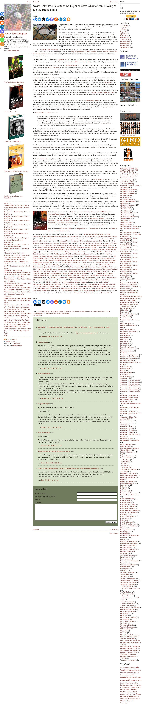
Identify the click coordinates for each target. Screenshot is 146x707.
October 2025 (124, 45)
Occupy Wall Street (126, 530)
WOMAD (123, 658)
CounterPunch (94, 228)
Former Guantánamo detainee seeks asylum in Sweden (63, 239)
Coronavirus (124, 333)
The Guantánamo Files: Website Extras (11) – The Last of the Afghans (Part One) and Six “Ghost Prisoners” (17, 324)
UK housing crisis (125, 613)
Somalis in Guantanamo (127, 578)
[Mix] (2, 35)
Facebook (93, 218)
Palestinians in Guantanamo (129, 543)
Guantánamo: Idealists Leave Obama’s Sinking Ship (80, 290)
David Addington (125, 335)
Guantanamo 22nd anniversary (129, 386)
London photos (124, 485)
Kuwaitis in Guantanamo (127, 477)
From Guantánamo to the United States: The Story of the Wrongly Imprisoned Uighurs (67, 247)
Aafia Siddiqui (124, 187)
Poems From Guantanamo (128, 549)
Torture (138, 694)
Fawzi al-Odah (124, 366)
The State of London (129, 79)
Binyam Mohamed (126, 308)
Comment (38, 502)
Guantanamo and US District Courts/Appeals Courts (95, 311)
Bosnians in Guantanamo (128, 314)
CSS (13, 341)
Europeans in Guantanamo (128, 359)
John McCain (124, 465)
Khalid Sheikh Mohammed (128, 475)
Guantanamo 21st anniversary (129, 384)
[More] (68, 19)
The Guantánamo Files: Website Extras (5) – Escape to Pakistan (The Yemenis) (17, 294)
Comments (14, 339)
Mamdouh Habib (125, 491)
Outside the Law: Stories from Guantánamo (63, 223)
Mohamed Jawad (125, 502)
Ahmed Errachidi (125, 211)
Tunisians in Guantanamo (128, 604)
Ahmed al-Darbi (125, 207)
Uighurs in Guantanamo (62, 313)
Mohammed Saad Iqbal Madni (129, 510)
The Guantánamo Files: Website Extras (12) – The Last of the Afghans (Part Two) (17, 331)
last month (108, 82)
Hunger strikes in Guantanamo (129, 440)
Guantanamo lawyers (126, 421)
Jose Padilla (124, 471)
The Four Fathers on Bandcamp (14, 82)
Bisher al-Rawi (124, 310)
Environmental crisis (126, 351)
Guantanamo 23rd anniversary (129, 388)
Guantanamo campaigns (127, 411)
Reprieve (128, 692)
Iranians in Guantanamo (127, 452)
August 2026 (124, 26)
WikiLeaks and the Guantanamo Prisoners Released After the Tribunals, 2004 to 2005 (130, 637)
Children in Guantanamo (127, 325)
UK (88, 216)
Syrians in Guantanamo (127, 584)
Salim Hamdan (124, 569)
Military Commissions (127, 499)
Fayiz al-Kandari (125, 368)
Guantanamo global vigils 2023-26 (130, 413)
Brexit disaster (124, 318)
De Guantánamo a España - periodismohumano (54, 451)
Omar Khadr (124, 533)
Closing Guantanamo (65, 311)
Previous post (114, 2)
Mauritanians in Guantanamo (129, 493)
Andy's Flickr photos (129, 105)
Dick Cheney (124, 339)
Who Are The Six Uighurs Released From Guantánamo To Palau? (60, 288)
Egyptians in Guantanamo (128, 349)
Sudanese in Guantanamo (128, 582)
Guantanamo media (126, 427)
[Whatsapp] (2, 40)
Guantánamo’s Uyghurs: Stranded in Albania (102, 236)
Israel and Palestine (126, 458)
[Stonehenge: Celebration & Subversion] (18, 156)
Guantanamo (76, 311)
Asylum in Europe (44, 311)
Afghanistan (124, 203)
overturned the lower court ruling (79, 62)
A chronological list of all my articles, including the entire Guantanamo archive (129, 176)
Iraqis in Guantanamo (127, 456)
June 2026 (123, 30)
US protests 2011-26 (126, 625)
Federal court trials (126, 372)
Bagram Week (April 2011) (128, 283)
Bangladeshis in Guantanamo (129, 287)
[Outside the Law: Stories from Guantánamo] (18, 183)
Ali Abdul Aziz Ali (125, 219)
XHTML (8, 341)
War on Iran (124, 631)
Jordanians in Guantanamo (128, 469)
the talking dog (43, 342)
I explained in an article (43, 113)
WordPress (16, 343)
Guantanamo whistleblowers (129, 434)
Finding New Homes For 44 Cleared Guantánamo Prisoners (66, 282)
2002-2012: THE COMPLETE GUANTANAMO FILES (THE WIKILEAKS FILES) (129, 170)
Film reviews (124, 374)
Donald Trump (124, 343)
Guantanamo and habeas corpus (130, 392)
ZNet (70, 228)
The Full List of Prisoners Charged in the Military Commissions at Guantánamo (16, 240)
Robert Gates (124, 563)
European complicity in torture (129, 355)
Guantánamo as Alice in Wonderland (100, 245)
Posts (7, 339)
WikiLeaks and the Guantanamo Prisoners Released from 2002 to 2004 (130, 642)
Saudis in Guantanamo (127, 572)
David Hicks (124, 337)
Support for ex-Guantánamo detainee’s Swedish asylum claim (81, 241)
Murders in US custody (127, 516)
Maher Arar (123, 487)
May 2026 (123, 32)
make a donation (102, 225)
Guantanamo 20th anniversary (129, 382)
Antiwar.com (63, 228)
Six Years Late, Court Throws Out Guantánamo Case (60, 245)
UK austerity (124, 696)
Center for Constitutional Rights (128, 672)
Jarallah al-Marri (125, 462)
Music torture (124, 520)
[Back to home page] (17, 17)
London (122, 685)
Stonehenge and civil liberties (129, 580)
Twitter (102, 218)
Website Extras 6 (91, 293)
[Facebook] (35, 19)
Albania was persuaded (50, 49)
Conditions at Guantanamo (128, 331)
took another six (53, 68)
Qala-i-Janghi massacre (127, 555)
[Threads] (43, 19)
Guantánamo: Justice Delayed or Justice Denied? (67, 252)
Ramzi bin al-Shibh (126, 557)
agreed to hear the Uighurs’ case (103, 92)
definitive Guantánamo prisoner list (60, 220)
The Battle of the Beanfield (12, 141)
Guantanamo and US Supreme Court (44, 313)
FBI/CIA (122, 370)
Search (122, 1)
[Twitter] (39, 19)
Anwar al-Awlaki (125, 277)
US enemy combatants (127, 621)
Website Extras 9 (106, 293)
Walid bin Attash (125, 629)
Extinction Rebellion (126, 360)
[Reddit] (56, 19)
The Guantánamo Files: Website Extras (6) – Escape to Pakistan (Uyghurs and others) (17, 300)
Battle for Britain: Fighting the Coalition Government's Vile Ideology (129, 292)
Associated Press (43, 159)
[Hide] (1, 48)
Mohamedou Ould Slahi (127, 504)
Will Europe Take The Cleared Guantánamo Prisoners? (73, 254)
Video (126, 698)
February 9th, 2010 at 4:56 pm (51, 427)
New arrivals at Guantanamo (129, 526)
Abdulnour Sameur (126, 195)
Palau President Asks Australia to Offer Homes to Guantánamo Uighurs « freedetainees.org (68, 468)
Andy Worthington (44, 373)
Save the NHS (124, 574)
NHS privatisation (124, 687)
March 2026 (124, 35)
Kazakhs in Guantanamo (128, 473)
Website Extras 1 (79, 293)
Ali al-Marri (123, 220)
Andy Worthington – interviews (129, 228)
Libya (122, 479)
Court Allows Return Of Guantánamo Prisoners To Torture (90, 280)
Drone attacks (124, 345)
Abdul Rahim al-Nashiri (127, 191)
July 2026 (123, 28)
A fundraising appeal (126, 180)
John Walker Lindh (126, 467)
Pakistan (123, 539)
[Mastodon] (52, 19)
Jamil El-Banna (125, 460)
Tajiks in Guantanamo (127, 586)
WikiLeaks (123, 633)
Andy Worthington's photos (128, 232)
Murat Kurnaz (124, 514)
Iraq (121, 454)
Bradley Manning (125, 316)
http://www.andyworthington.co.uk (87, 333)
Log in (29, 2)
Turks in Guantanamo (127, 605)
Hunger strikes (133, 683)
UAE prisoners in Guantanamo (129, 607)
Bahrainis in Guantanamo (128, 285)
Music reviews (124, 518)
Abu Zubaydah (124, 197)
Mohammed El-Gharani (127, 508)
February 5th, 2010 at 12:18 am (52, 398)
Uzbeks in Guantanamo (127, 627)
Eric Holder (123, 353)
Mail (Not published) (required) (45, 496)
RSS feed (67, 218)
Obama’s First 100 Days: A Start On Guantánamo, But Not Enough (70, 260)
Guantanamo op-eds (126, 429)
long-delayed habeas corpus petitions (83, 51)
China (122, 327)
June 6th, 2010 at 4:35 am (50, 480)
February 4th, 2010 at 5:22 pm (51, 368)
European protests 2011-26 (128, 357)
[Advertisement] (12, 381)
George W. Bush (125, 376)
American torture (125, 224)
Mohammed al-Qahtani (127, 506)
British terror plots (125, 324)
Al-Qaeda (131, 667)
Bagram (122, 281)
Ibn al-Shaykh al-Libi (126, 444)
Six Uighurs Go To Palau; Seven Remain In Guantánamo (89, 286)
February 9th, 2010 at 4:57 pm (51, 446)
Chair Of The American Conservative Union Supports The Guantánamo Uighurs (60, 273)
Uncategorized (124, 619)
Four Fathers (124, 680)
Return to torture (125, 559)
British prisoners (136, 670)
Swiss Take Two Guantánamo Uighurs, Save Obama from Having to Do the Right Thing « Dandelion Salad (73, 327)
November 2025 (125, 43)
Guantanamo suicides (127, 430)
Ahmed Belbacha (125, 209)
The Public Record (63, 231)
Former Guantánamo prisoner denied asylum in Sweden (98, 243)
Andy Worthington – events (128, 226)
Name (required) (40, 493)
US (80, 216)
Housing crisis (124, 683)
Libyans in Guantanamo (127, 481)
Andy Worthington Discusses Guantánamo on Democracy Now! (59, 269)
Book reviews (124, 312)
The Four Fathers (125, 592)
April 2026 (123, 34)
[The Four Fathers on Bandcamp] (18, 67)
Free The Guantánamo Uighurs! (79, 265)
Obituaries (123, 528)
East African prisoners (127, 347)
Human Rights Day (126, 438)
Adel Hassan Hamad (126, 199)
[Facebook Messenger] (64, 19)
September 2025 (125, 47)
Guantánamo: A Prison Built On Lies (74, 262)
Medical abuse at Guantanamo (129, 495)
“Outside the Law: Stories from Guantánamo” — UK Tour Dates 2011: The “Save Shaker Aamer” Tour (17, 255)
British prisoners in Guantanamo (130, 320)
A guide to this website (127, 182)
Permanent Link (37, 315)
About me (7, 203)
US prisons (123, 623)
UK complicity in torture (127, 611)
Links (6, 335)
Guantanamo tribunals (127, 432)
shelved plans (98, 179)
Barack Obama (54, 311)
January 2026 (124, 39)
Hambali (122, 436)
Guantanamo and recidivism (129, 395)
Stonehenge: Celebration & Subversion (16, 171)
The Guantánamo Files (11, 112)
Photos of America (126, 547)
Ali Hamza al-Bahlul (126, 222)
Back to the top (114, 533)
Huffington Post (80, 228)
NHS (140, 685)
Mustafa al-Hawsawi (126, 522)
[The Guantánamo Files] (18, 97)
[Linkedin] (60, 19)
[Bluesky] (48, 19)
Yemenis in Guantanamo (128, 660)
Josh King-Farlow (17, 345)
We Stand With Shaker (134, 698)
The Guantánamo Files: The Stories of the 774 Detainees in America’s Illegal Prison (17, 266)
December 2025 (125, 41)
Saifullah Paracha (125, 567)
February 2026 (124, 37)
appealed (61, 60)
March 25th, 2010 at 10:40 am (51, 463)
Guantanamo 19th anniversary (129, 380)
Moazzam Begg (125, 500)
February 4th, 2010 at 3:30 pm (51, 337)
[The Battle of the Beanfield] (18, 127)
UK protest (132, 696)
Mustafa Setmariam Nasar (128, 524)
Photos (128, 689)
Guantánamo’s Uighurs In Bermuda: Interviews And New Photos (91, 267)
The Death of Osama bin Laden (130, 588)
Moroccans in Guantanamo (128, 512)
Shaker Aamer (124, 576)
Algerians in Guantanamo (128, 217)
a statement (39, 78)
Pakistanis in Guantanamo (128, 541)
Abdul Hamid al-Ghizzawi (128, 189)
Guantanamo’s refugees (93, 256)
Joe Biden (123, 464)
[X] (2, 18)
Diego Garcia (124, 341)
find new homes (71, 65)
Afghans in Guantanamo (127, 205)
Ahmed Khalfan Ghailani (127, 213)
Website (37, 499)
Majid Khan (123, 489)
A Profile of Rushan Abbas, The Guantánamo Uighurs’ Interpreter (73, 278)
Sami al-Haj (124, 571)
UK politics (123, 615)
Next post (36, 2)
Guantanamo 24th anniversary (129, 390)
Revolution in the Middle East (129, 561)
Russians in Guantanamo (128, 565)
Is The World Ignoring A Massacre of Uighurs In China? (88, 271)
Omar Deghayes (125, 532)
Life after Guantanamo (127, 483)
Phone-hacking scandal (127, 545)
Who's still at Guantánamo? (128, 135)
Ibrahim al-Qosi (125, 446)
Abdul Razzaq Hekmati (127, 193)
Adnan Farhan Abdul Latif (128, 201)
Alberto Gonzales (125, 215)
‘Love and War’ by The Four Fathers (16, 205)
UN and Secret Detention (128, 617)
